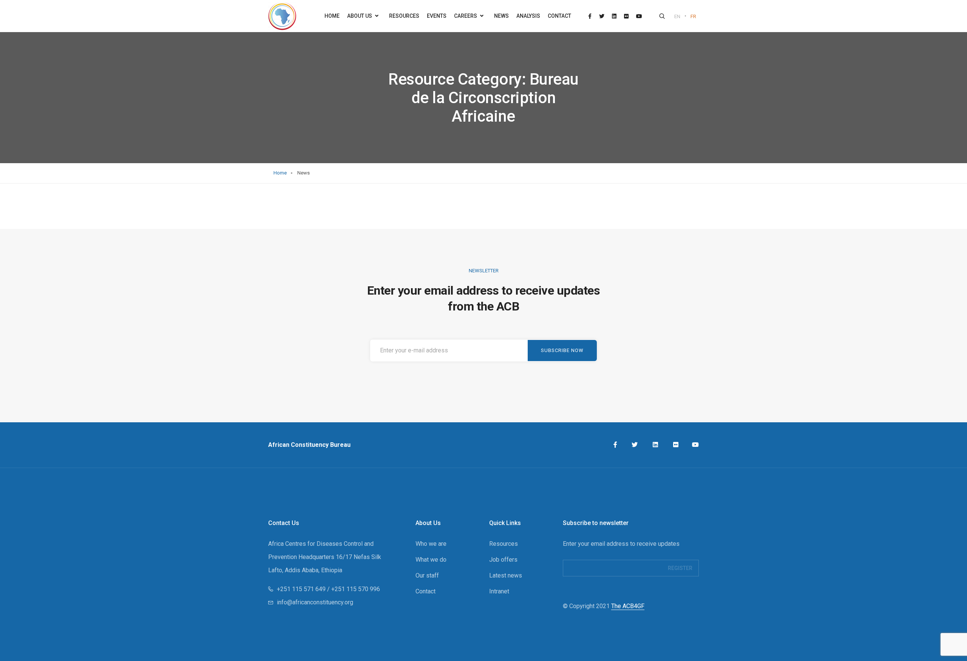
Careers (466, 16)
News (501, 16)
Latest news (505, 575)
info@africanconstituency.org (315, 602)
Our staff (427, 575)
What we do (431, 559)
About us (360, 16)
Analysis (528, 16)
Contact (559, 16)
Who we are (431, 543)
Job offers (503, 559)
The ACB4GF (627, 606)
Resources (404, 16)
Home (332, 16)
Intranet (499, 591)
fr (693, 16)
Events (436, 16)
